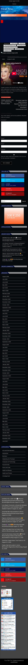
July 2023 (4, 381)
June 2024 (5, 350)
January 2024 (5, 364)
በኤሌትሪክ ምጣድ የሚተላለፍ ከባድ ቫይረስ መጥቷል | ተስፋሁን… (8, 625)
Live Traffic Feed (8, 613)
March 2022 (5, 427)
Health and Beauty (7, 470)
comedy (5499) (14, 43)
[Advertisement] (14, 33)
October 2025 (5, 304)
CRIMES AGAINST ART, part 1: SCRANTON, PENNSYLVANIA (7, 101)
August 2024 (5, 344)
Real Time (8, 649)
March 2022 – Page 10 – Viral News (7, 633)
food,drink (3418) (21, 45)
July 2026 (4, 279)
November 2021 (6, 438)
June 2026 (5, 282)
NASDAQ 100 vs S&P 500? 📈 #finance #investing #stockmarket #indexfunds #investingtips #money (12, 239)
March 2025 (5, 324)
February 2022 (6, 429)
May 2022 (4, 421)
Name (3, 138)
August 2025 (5, 310)
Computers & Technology (8, 461)
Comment (4, 120)
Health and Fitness (7, 473)
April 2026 (5, 287)
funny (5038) (22, 43)
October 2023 (5, 373)
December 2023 (6, 367)
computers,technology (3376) (11, 47)
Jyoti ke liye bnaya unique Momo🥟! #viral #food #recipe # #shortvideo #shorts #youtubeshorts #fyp (13, 535)
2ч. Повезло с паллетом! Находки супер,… (8, 636)
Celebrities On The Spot (8, 459)
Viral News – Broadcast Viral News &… (7, 644)
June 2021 (5, 441)
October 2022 (5, 407)
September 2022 (6, 410)
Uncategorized (6, 476)
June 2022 (5, 418)
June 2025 (5, 316)
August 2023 (5, 378)
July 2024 (4, 347)
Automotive (5, 453)
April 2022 (5, 424)
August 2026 (5, 276)
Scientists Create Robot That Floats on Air (13, 540)
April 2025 (5, 322)
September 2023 (6, 375)
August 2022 (5, 412)
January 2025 (5, 330)
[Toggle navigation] (4, 21)
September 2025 (6, 307)
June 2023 (5, 384)
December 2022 (6, 401)
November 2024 (6, 336)
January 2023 (5, 398)
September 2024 (6, 341)
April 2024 (5, 356)
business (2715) (8, 50)
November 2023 (6, 370)
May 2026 (4, 285)
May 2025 (4, 319)
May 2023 (4, 387)
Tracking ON (9, 608)
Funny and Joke (6, 467)
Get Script (4, 649)
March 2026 (5, 290)
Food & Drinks (6, 464)
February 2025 (6, 327)
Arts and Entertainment (5, 97)
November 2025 (6, 302)
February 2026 (6, 293)
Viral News (7, 9)
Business (14, 3)
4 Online (5, 608)
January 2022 (5, 432)
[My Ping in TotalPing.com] (3, 586)
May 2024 (4, 353)
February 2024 (6, 361)
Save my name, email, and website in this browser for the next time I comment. (13, 157)
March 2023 (5, 393)
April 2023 (5, 390)
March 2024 (5, 358)
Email (3, 143)
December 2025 (6, 299)
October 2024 (5, 339)
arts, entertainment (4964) (10, 45)
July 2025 (4, 313)
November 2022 (6, 404)
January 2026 (5, 296)
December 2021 (6, 435)
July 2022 (4, 415)
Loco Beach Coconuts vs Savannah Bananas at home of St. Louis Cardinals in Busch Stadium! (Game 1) (13, 245)
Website (3, 149)
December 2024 (6, 333)
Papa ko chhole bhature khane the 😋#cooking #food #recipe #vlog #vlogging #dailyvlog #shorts (12, 255)
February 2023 (6, 395)
